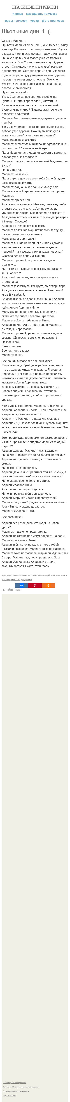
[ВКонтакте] (21, 585)
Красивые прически (35, 7)
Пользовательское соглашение (25, 1087)
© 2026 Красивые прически (14, 1082)
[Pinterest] (35, 585)
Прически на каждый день (43, 575)
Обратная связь (9, 1095)
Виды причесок (16, 20)
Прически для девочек (21, 579)
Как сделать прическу (41, 13)
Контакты (7, 1087)
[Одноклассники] (48, 585)
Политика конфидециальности (16, 1091)
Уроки (34, 20)
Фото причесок (53, 20)
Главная (17, 13)
